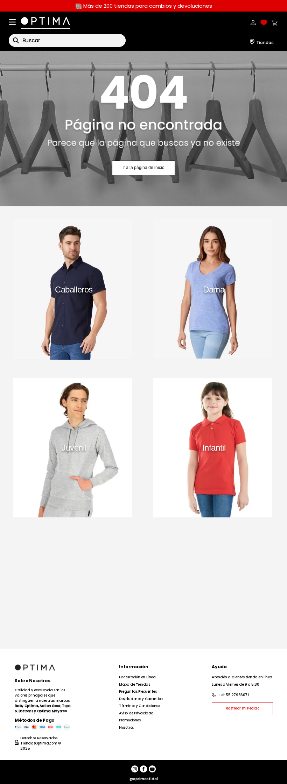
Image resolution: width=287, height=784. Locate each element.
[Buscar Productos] (16, 40)
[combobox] (67, 40)
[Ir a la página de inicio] (143, 128)
